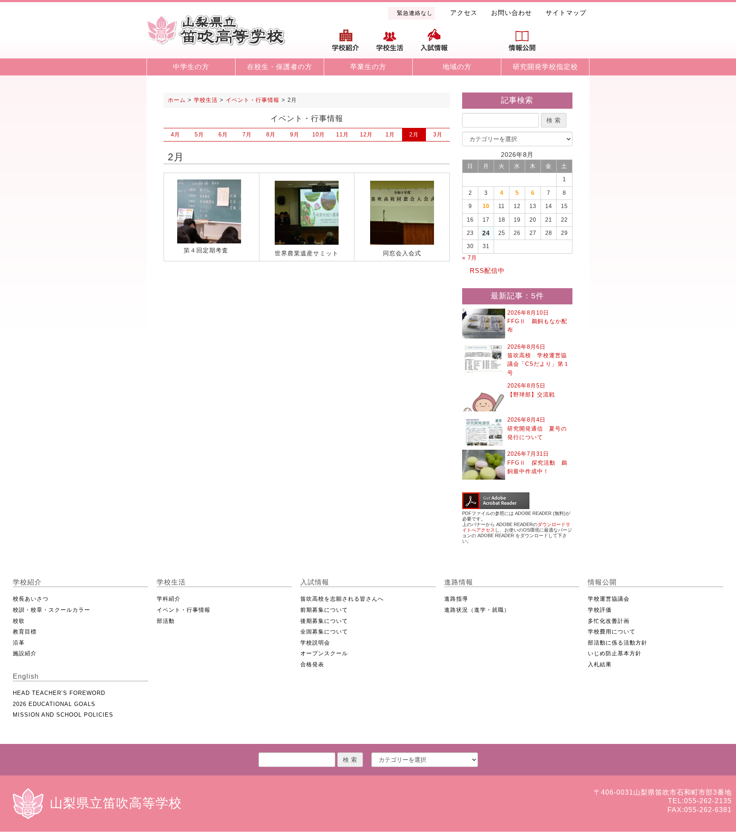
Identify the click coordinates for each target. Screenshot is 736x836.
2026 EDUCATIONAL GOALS (54, 704)
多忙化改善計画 (609, 621)
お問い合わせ (511, 12)
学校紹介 (346, 43)
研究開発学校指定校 (545, 66)
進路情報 (478, 43)
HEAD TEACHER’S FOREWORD (59, 693)
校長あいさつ (31, 599)
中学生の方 (191, 66)
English (566, 43)
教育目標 (25, 631)
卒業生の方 (368, 66)
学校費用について (611, 631)
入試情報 (434, 43)
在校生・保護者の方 (279, 66)
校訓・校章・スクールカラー (51, 610)
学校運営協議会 (609, 599)
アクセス (463, 12)
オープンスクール (324, 653)
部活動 (166, 621)
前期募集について (324, 610)
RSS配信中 (487, 270)
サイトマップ (566, 12)
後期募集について (324, 621)
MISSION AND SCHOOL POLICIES (63, 715)
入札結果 (600, 664)
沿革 (19, 642)
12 (366, 134)
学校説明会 (315, 642)
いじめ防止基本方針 (614, 653)
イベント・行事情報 (183, 610)
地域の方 (457, 66)
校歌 (19, 621)
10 (318, 134)
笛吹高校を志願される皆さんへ (342, 599)
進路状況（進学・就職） (477, 610)
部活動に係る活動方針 (617, 642)
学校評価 (600, 610)
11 (342, 134)
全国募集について (324, 631)
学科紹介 (169, 599)
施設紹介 (25, 653)
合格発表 (312, 664)
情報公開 (522, 43)
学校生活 (390, 43)
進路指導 (456, 599)
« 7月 (469, 258)
